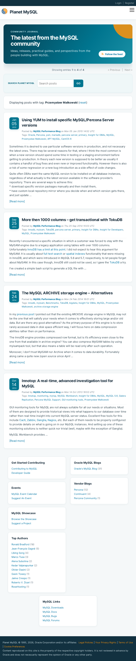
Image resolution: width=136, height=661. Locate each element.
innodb (31, 229)
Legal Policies (86, 642)
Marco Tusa (20, 557)
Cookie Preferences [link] (14, 646)
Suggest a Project (21, 523)
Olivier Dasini (21, 569)
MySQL (110, 135)
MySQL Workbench (68, 395)
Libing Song (20, 552)
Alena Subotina (22, 561)
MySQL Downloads (53, 607)
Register (129, 3)
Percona (40, 135)
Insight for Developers (111, 229)
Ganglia (41, 420)
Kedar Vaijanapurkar (24, 565)
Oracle (31, 135)
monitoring (42, 395)
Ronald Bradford (23, 544)
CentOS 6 (66, 139)
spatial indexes (75, 253)
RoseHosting (20, 586)
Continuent (82, 494)
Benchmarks (52, 303)
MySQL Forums (51, 620)
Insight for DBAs (96, 135)
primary (83, 135)
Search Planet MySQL (21, 83)
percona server (69, 135)
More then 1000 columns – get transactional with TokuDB (72, 220)
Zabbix (31, 420)
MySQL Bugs (50, 616)
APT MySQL (53, 139)
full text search (53, 253)
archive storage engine (46, 306)
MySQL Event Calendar (24, 494)
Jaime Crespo (21, 578)
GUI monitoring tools (72, 399)
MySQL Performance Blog (47, 131)
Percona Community (87, 498)
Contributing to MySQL (24, 468)
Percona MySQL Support (48, 399)
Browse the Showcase (24, 519)
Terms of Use (125, 642)
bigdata (73, 303)
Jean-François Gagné (25, 548)
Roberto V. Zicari (22, 582)
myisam (40, 229)
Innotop (32, 395)
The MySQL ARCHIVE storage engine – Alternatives (67, 293)
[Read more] (17, 201)
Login (118, 3)
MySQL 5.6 (112, 395)
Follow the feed (114, 54)
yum (48, 135)
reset (83, 102)
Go (78, 83)
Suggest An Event (22, 498)
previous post (25, 314)
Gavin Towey (20, 574)
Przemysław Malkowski (34, 139)
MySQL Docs (50, 611)
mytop (53, 395)
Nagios (52, 420)
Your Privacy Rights (105, 642)
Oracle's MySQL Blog (88, 468)
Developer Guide (21, 472)
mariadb (56, 135)
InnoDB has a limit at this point (46, 249)
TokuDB (50, 229)
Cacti (22, 420)
